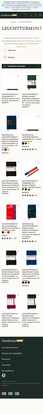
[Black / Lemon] (23, 189)
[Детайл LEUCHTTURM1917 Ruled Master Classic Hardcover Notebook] (31, 258)
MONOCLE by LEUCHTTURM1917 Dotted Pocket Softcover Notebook (30, 227)
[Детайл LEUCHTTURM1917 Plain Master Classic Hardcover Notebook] (11, 169)
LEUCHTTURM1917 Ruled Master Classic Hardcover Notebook (30, 272)
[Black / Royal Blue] (26, 189)
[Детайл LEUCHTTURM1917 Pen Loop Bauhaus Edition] (11, 212)
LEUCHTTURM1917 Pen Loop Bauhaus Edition (10, 226)
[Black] (23, 143)
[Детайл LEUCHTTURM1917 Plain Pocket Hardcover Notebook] (11, 302)
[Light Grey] (3, 150)
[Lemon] (6, 232)
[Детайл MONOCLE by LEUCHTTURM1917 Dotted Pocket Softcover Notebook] (31, 212)
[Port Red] (29, 282)
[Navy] (6, 150)
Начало (13, 22)
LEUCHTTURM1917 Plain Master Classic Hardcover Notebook (10, 183)
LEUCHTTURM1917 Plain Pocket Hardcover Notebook (10, 316)
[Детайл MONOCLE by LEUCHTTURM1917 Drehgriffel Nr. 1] (31, 123)
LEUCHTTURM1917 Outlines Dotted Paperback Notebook (30, 96)
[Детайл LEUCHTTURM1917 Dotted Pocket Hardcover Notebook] (31, 302)
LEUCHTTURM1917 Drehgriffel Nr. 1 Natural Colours (10, 96)
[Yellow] (8, 150)
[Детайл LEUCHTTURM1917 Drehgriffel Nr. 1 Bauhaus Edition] (31, 169)
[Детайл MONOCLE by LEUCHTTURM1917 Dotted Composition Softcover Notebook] (11, 123)
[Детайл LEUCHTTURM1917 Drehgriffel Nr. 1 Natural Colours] (11, 82)
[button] (18, 76)
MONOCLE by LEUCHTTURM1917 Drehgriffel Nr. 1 (30, 137)
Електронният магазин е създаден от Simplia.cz (16, 383)
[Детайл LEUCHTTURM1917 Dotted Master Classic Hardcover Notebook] (11, 258)
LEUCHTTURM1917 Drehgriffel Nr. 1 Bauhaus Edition (30, 183)
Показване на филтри (16, 66)
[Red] (8, 232)
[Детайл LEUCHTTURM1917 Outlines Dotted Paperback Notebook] (31, 82)
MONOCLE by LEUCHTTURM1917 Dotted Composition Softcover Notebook (10, 138)
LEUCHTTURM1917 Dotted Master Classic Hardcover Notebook (11, 272)
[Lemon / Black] (29, 189)
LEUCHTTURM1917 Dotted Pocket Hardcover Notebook (30, 316)
